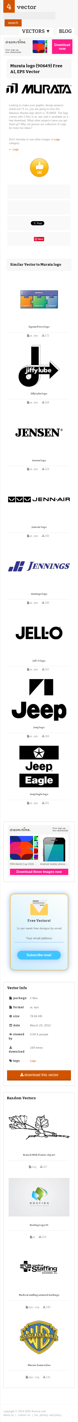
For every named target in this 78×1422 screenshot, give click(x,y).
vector (26, 7)
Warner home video (39, 1365)
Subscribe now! (39, 955)
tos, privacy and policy (48, 1415)
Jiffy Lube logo (39, 393)
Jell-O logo (39, 660)
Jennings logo (39, 594)
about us (8, 1415)
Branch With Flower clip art (39, 1155)
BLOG (65, 31)
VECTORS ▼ (36, 31)
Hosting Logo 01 (39, 1225)
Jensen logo (39, 460)
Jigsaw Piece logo (39, 326)
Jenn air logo (39, 527)
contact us (24, 1415)
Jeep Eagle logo (39, 794)
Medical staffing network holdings (39, 1295)
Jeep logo (39, 727)
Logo (57, 139)
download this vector (41, 1075)
